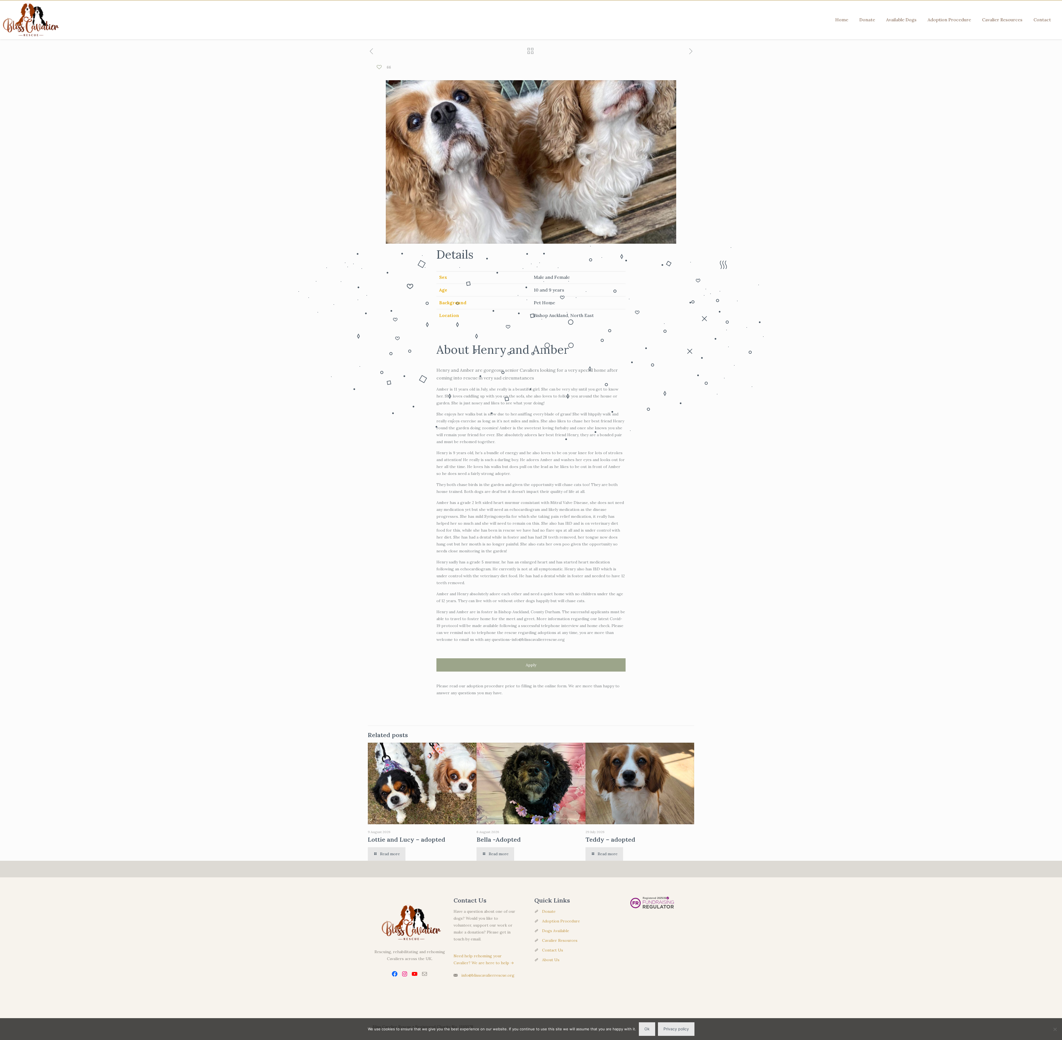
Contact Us (552, 950)
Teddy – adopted (610, 839)
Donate (549, 911)
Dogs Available (555, 930)
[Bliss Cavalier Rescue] (29, 19)
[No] (1055, 1029)
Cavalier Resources (559, 940)
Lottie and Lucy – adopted (406, 839)
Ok (647, 1028)
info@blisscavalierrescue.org (487, 975)
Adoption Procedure (561, 921)
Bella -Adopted (499, 839)
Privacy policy (676, 1028)
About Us (550, 959)
